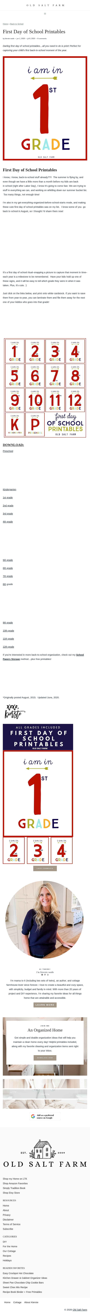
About (6, 1210)
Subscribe (8, 1229)
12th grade (8, 646)
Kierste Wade (9, 38)
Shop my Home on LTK (15, 1178)
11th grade (8, 638)
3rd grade (8, 513)
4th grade (8, 521)
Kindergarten (9, 489)
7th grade (8, 576)
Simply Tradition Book (14, 1188)
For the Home (10, 1246)
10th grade (8, 630)
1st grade (8, 497)
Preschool (8, 451)
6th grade (8, 568)
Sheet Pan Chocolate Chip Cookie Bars (23, 1282)
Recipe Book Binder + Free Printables (22, 1292)
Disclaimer (8, 1219)
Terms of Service (11, 1224)
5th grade (8, 560)
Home (5, 24)
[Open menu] (45, 13)
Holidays (7, 1260)
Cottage (17, 1302)
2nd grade (8, 505)
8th (4, 584)
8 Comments (42, 38)
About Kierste (31, 1302)
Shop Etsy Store (11, 1192)
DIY (5, 1241)
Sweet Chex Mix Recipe (15, 1287)
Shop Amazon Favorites (15, 1183)
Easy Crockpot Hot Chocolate (18, 1273)
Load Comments (45, 868)
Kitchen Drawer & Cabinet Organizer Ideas (25, 1278)
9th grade (8, 622)
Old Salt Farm (80, 1309)
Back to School (16, 24)
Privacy (6, 1215)
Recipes (7, 1256)
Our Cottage (9, 1251)
